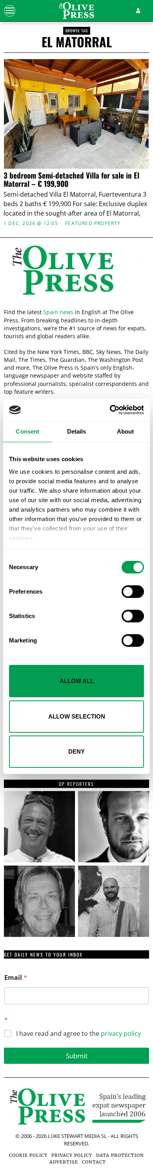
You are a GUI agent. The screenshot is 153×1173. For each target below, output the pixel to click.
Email (15, 977)
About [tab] (125, 431)
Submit (76, 1055)
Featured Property (92, 223)
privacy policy (121, 1033)
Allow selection (76, 716)
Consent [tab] (27, 431)
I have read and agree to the (78, 1034)
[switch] (133, 591)
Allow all (77, 681)
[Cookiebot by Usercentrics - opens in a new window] (110, 410)
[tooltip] (39, 826)
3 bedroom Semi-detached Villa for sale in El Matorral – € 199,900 (71, 179)
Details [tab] (76, 431)
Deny (76, 751)
